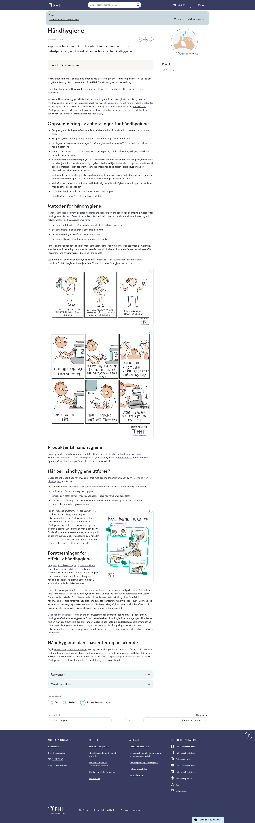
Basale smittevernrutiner (64, 19)
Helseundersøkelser (139, 768)
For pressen (94, 778)
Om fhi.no (83, 810)
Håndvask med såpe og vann (62, 212)
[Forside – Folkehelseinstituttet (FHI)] (54, 5)
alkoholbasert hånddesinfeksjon (96, 212)
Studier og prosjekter (139, 746)
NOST (135, 110)
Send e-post (171, 69)
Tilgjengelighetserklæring (104, 810)
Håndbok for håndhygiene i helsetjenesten (128, 103)
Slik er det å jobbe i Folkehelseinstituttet (98, 764)
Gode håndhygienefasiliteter (62, 614)
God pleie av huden (81, 597)
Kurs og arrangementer (99, 746)
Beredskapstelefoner (57, 752)
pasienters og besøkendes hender (70, 649)
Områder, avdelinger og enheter (104, 772)
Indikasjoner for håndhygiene (128, 259)
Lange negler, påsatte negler (62, 565)
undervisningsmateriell (90, 110)
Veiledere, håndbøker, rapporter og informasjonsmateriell (146, 754)
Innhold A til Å (136, 775)
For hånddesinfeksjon (131, 454)
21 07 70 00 (57, 759)
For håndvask (125, 457)
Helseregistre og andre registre (144, 762)
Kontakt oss (53, 746)
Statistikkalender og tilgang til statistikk (103, 754)
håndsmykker (87, 565)
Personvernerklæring (130, 810)
